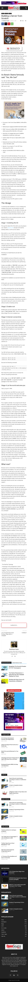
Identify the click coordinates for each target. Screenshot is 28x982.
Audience (6, 11)
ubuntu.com (10, 227)
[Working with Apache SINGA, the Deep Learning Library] (23, 766)
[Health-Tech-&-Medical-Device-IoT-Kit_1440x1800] (14, 119)
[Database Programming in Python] (4, 811)
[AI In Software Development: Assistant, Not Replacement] (23, 739)
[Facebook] (2, 23)
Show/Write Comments (14, 690)
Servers (10, 13)
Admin (11, 11)
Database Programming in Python (16, 809)
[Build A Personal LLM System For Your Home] (23, 753)
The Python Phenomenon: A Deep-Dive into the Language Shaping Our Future (16, 674)
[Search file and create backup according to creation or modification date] (4, 780)
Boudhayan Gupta (6, 20)
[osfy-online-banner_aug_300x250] (14, 729)
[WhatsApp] (12, 23)
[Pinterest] (9, 23)
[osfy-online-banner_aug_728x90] (14, 4)
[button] (2, 8)
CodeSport (24, 632)
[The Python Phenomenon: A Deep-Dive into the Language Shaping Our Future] (4, 674)
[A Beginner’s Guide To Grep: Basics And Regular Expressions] (4, 793)
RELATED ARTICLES (6, 662)
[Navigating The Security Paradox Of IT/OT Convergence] (4, 668)
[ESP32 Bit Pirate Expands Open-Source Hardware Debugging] (4, 879)
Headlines (3, 682)
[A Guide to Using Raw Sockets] (4, 787)
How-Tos (6, 13)
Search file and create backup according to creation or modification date (17, 780)
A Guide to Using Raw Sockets (15, 785)
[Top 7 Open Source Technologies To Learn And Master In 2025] (23, 838)
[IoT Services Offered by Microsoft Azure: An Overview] (23, 858)
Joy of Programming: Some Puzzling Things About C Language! (7, 634)
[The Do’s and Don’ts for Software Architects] (23, 831)
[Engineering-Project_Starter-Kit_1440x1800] (14, 43)
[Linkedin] (14, 975)
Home (2, 11)
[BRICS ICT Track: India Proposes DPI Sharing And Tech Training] (4, 886)
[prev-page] (2, 686)
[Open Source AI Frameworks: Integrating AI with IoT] (23, 851)
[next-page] (4, 686)
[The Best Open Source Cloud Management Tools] (23, 845)
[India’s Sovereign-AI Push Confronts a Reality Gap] (23, 746)
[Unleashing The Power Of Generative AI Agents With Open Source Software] (23, 759)
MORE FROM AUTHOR (17, 662)
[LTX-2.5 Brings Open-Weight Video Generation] (4, 873)
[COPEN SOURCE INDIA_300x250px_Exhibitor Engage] (14, 709)
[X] (5, 23)
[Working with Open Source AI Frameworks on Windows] (4, 681)
